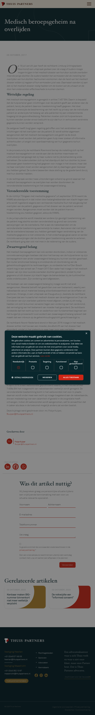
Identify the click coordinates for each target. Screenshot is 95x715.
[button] (22, 377)
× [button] (86, 333)
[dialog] (47, 358)
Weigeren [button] (47, 377)
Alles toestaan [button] (71, 377)
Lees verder (45, 356)
